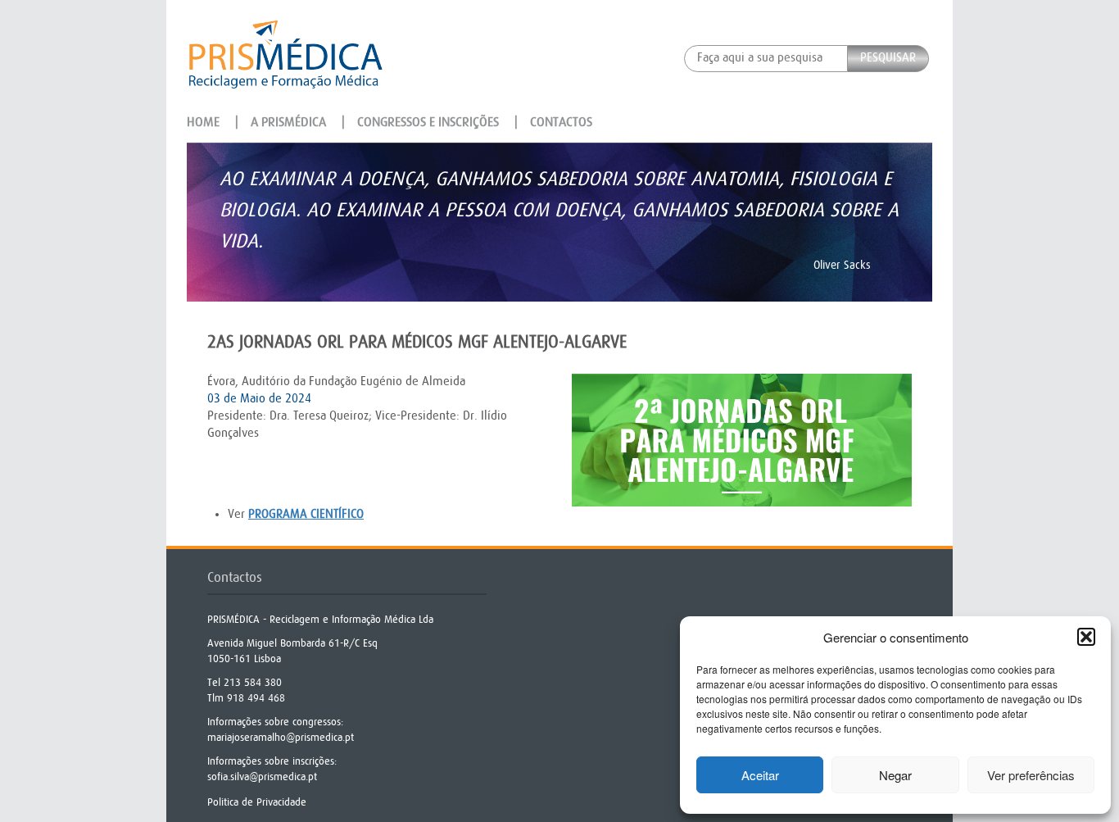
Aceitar (760, 774)
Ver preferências (1031, 774)
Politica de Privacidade (256, 802)
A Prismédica (288, 122)
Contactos (561, 122)
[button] (1086, 637)
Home (203, 122)
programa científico (306, 514)
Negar (895, 774)
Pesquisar (888, 58)
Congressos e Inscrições (428, 122)
